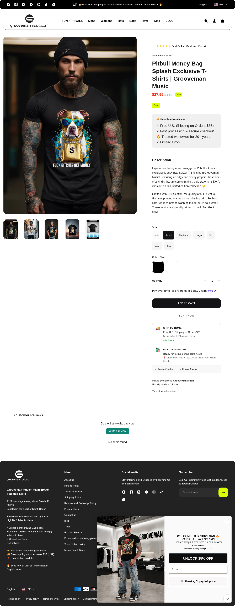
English (11, 589)
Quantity (157, 280)
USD (28, 589)
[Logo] (29, 21)
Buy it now (186, 315)
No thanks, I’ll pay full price (198, 581)
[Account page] (214, 21)
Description (161, 160)
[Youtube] (31, 4)
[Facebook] (16, 4)
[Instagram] (8, 4)
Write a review (117, 431)
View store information (164, 391)
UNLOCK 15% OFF (198, 558)
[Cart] (222, 21)
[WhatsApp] (54, 4)
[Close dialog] (227, 521)
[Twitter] (23, 4)
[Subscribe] (223, 492)
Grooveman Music (162, 55)
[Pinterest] (38, 4)
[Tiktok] (46, 4)
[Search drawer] (206, 21)
